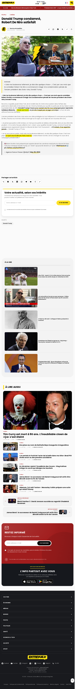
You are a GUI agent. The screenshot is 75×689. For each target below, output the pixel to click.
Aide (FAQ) (68, 684)
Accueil (3, 11)
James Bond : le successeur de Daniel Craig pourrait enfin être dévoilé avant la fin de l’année (44, 478)
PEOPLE (6, 11)
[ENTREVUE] (37, 657)
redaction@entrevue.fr (40, 670)
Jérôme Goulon (21, 439)
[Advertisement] (37, 242)
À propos (6, 684)
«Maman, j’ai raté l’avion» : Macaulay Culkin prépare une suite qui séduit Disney (44, 488)
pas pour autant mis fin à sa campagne (46, 108)
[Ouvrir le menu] (71, 3)
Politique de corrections (43, 684)
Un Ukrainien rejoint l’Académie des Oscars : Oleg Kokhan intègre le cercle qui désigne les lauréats (43, 467)
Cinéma (9, 11)
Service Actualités (16, 29)
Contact (62, 684)
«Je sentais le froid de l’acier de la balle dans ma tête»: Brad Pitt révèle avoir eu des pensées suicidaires (45, 457)
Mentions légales (54, 684)
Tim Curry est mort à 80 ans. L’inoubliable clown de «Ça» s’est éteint (35, 435)
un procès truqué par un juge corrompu (43, 110)
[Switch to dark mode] (72, 680)
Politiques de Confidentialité (17, 684)
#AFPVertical (61, 146)
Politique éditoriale (30, 684)
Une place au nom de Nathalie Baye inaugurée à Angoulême (44, 445)
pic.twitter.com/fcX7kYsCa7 (14, 148)
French (66, 3)
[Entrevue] (9, 3)
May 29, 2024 (35, 152)
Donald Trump (7, 224)
